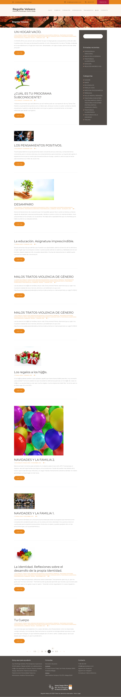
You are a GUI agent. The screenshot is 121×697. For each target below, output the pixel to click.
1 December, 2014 (40, 625)
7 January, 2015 (48, 282)
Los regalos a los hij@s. (30, 372)
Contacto (104, 10)
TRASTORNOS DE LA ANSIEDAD (22, 37)
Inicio (50, 10)
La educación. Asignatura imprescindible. (44, 241)
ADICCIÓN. (88, 64)
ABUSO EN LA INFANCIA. (93, 56)
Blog (97, 10)
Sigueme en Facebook (85, 668)
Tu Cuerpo (21, 620)
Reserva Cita (103, 2)
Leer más (19, 53)
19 (45, 651)
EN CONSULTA (18, 35)
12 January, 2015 (28, 244)
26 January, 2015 (27, 100)
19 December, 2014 (36, 462)
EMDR (87, 82)
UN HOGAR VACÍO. (27, 32)
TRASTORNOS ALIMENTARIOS (68, 36)
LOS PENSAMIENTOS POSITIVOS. (38, 145)
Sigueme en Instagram (85, 670)
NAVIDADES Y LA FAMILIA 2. (34, 460)
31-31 (56, 651)
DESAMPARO (23, 204)
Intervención (76, 10)
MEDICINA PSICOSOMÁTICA (38, 35)
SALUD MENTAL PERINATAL (52, 35)
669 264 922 (91, 2)
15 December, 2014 (41, 576)
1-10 (35, 651)
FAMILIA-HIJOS (26, 35)
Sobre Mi (57, 10)
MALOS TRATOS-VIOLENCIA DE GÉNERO (44, 277)
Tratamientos (88, 10)
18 (42, 651)
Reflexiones (88, 93)
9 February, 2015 (40, 37)
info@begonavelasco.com (74, 2)
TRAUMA (33, 37)
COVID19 (17, 279)
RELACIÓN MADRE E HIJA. (93, 66)
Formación (66, 10)
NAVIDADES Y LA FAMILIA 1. (34, 513)
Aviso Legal (77, 693)
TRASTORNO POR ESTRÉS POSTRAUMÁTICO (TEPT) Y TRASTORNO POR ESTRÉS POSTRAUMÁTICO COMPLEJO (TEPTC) (43, 35)
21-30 (53, 649)
